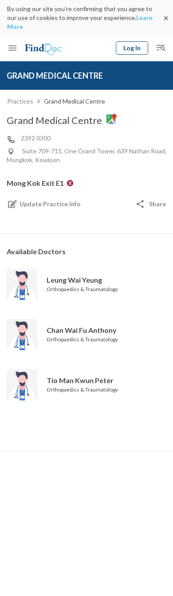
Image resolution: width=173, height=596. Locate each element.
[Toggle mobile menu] (12, 48)
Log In (132, 48)
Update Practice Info (50, 204)
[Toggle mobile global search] (160, 48)
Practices (20, 101)
